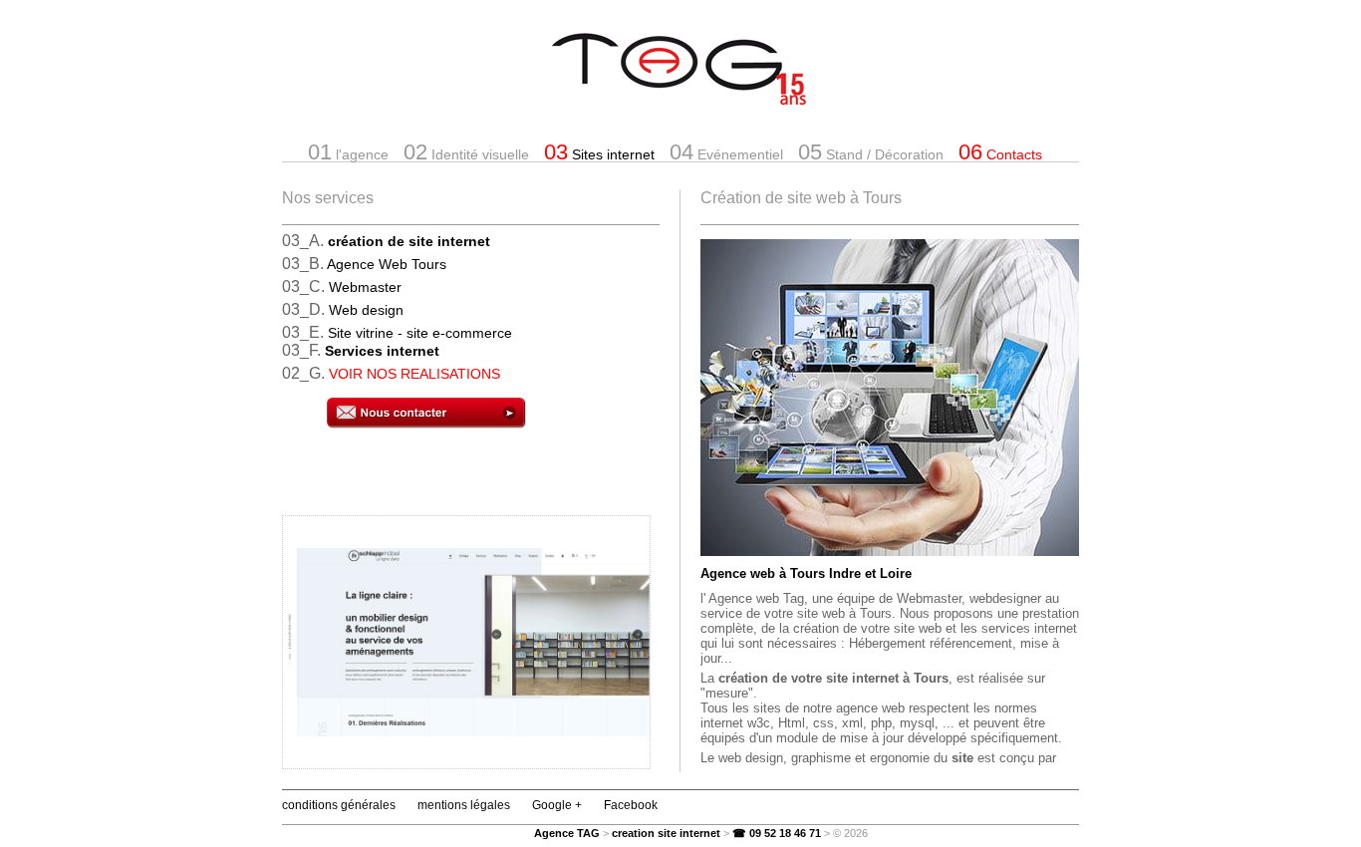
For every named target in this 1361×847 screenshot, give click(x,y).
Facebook (631, 805)
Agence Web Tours (386, 264)
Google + (557, 805)
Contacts (1000, 152)
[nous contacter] (493, 414)
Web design (366, 310)
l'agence (348, 152)
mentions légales (463, 805)
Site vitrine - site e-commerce (420, 333)
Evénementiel (726, 152)
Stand (871, 152)
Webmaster (365, 287)
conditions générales (339, 805)
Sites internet (599, 152)
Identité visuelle (466, 152)
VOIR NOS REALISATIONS (414, 374)
